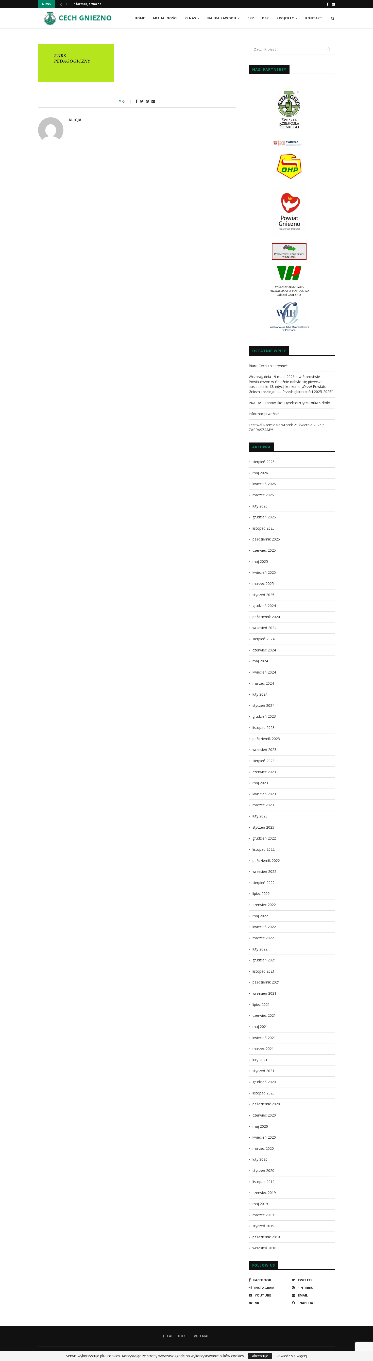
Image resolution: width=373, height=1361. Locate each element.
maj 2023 (260, 782)
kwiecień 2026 (264, 483)
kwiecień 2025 (264, 572)
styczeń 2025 (263, 594)
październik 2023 (266, 738)
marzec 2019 (263, 1214)
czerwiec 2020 (264, 1115)
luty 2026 (259, 506)
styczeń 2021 (263, 1070)
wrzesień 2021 (264, 993)
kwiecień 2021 (264, 1037)
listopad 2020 (263, 1093)
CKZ (250, 18)
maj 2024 (260, 661)
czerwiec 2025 (264, 550)
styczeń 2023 (263, 827)
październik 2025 (266, 539)
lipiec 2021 (261, 1004)
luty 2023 (259, 816)
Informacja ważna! (88, 4)
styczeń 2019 (263, 1225)
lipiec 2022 (261, 893)
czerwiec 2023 (264, 771)
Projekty (285, 18)
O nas (190, 18)
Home (140, 18)
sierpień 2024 (263, 638)
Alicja (75, 119)
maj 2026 (260, 472)
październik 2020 (266, 1104)
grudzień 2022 (264, 838)
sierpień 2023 (263, 760)
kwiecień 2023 (264, 794)
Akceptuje (260, 1355)
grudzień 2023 (264, 716)
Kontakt (313, 18)
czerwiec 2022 (264, 904)
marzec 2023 (263, 804)
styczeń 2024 (263, 705)
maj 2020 (260, 1126)
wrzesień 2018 (264, 1247)
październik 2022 (266, 860)
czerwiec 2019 (264, 1192)
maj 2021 (260, 1026)
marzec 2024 (263, 683)
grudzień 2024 (264, 605)
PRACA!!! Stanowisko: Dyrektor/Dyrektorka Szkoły (289, 402)
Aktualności (165, 18)
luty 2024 (259, 694)
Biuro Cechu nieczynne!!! (268, 365)
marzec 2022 (263, 938)
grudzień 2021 (264, 960)
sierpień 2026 (263, 461)
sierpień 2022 (263, 882)
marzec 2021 (263, 1048)
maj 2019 (260, 1203)
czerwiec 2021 (264, 1015)
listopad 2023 (263, 727)
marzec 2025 (263, 583)
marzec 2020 (263, 1148)
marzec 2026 (263, 495)
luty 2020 (259, 1159)
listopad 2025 (263, 528)
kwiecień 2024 (264, 672)
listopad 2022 (263, 849)
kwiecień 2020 (264, 1137)
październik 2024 (266, 616)
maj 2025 (260, 561)
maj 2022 (260, 915)
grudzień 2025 (264, 517)
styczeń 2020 (263, 1170)
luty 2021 (259, 1059)
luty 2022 (259, 949)
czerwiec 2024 (264, 650)
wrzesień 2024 (264, 627)
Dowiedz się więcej (291, 1356)
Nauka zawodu (221, 18)
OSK (265, 18)
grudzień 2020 (264, 1081)
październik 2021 (266, 982)
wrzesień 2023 (264, 749)
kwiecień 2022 (264, 926)
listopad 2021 (263, 971)
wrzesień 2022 (264, 871)
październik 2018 (266, 1237)
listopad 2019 (263, 1181)
